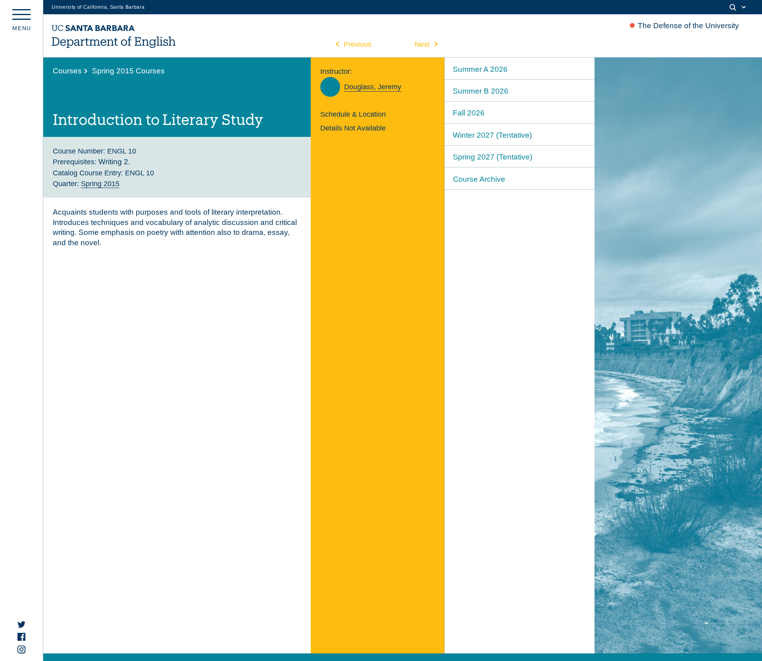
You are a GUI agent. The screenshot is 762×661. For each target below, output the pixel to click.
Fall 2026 (469, 113)
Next (422, 44)
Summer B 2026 (480, 91)
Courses (67, 71)
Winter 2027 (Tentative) (492, 135)
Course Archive (479, 179)
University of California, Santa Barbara (98, 7)
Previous (357, 44)
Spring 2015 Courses (128, 71)
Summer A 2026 (480, 69)
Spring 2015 (100, 183)
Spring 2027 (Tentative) (492, 157)
